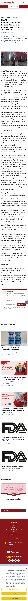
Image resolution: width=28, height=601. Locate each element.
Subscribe (20, 304)
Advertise (14, 524)
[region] (14, 583)
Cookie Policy (13, 586)
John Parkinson (6, 383)
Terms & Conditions (14, 533)
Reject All (14, 594)
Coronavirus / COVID (7, 317)
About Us (14, 522)
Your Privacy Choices (14, 535)
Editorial (14, 526)
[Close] (26, 568)
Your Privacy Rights (14, 589)
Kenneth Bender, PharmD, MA (11, 352)
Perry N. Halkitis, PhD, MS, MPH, (12, 381)
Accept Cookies (14, 598)
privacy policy (8, 308)
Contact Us (14, 527)
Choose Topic (12, 6)
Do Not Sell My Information (14, 529)
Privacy (14, 531)
